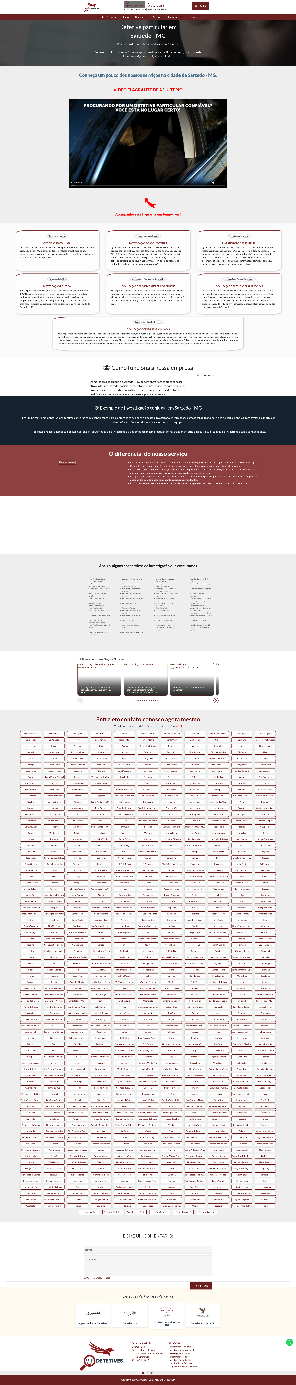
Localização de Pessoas (180, 1363)
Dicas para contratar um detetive (148, 1353)
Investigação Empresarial (181, 1350)
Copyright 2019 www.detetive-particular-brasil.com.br (148, 1379)
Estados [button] (125, 17)
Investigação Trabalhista (181, 1360)
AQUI (179, 726)
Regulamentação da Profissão (183, 1366)
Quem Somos (138, 1346)
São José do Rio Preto (142, 1360)
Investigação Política (179, 1356)
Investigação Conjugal (180, 1346)
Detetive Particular (106, 17)
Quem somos (141, 17)
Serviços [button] (157, 17)
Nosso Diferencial (141, 1356)
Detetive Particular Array (144, 1350)
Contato (195, 17)
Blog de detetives (177, 17)
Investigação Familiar (179, 1353)
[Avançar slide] (216, 700)
